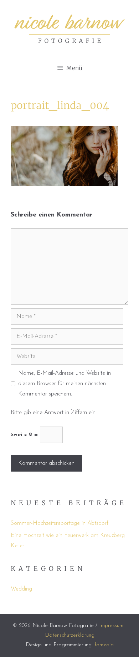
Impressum (111, 625)
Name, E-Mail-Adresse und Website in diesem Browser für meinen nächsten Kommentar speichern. (64, 383)
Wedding (21, 589)
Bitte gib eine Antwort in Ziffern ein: (54, 412)
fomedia (104, 645)
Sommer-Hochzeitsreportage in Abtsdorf (59, 523)
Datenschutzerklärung (69, 635)
